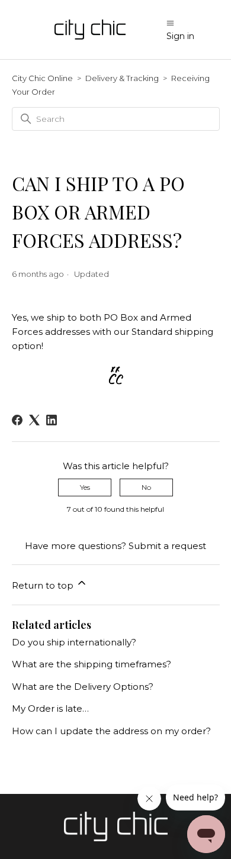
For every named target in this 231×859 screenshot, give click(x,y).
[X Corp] (34, 420)
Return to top (44, 585)
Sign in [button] (180, 36)
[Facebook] (17, 420)
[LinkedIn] (51, 420)
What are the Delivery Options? (82, 686)
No (146, 487)
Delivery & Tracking (122, 78)
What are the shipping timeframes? (91, 664)
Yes (85, 487)
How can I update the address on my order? (111, 731)
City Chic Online (42, 78)
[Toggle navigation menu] (170, 23)
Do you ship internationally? (74, 642)
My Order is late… (50, 708)
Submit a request (167, 545)
